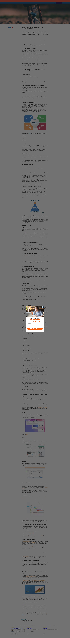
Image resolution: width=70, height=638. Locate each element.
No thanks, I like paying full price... (35, 330)
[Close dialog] (43, 307)
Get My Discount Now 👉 (35, 328)
